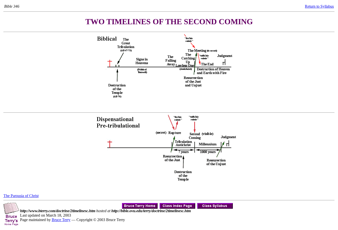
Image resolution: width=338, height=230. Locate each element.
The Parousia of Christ (21, 196)
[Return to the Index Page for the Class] (177, 205)
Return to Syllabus (319, 6)
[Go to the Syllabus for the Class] (215, 205)
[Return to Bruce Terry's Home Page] (140, 205)
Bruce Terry (61, 220)
